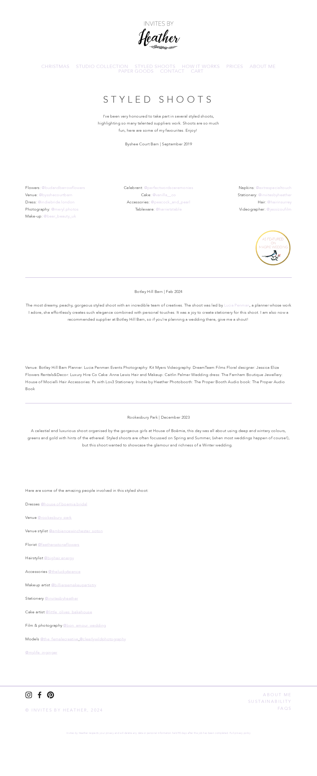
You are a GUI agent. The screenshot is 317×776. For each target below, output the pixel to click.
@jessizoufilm (278, 209)
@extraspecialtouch (274, 187)
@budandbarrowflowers (63, 187)
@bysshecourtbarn (56, 195)
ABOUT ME (277, 695)
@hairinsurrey (279, 202)
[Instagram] (28, 694)
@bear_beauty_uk (60, 216)
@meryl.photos (65, 209)
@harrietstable (169, 209)
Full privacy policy (240, 733)
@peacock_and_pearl (170, 202)
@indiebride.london (56, 202)
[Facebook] (39, 694)
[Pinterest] (50, 694)
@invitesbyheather (274, 195)
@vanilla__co (164, 195)
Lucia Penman (237, 305)
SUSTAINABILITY (270, 701)
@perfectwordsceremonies (168, 187)
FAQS (285, 708)
